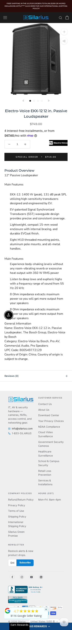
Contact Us (45, 404)
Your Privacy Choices (51, 421)
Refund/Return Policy (21, 499)
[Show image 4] (42, 101)
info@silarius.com (22, 428)
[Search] (60, 17)
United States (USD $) (42, 621)
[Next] (48, 100)
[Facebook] (12, 576)
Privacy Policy (16, 505)
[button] (36, 626)
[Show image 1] (30, 101)
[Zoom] (64, 31)
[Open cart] (67, 17)
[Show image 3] (38, 101)
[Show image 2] (34, 101)
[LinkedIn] (41, 576)
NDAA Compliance (49, 426)
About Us (43, 409)
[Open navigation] (5, 17)
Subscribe (25, 562)
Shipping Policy (17, 516)
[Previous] (23, 100)
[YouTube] (31, 576)
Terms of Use (16, 510)
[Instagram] (21, 576)
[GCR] (7, 610)
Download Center (48, 415)
